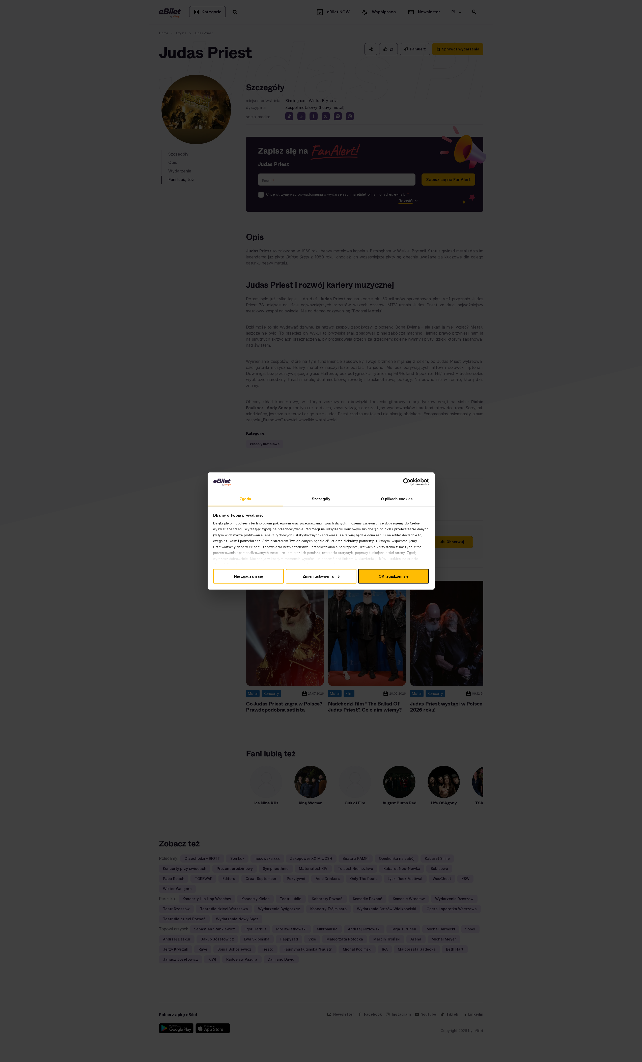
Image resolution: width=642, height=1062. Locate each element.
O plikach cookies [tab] (397, 498)
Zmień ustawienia (318, 576)
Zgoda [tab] (245, 498)
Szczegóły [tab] (321, 498)
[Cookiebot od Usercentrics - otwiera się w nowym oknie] (407, 482)
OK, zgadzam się (393, 576)
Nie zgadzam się (248, 576)
